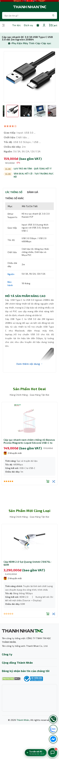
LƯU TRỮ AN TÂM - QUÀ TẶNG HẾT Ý (33, 168)
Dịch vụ (28, 25)
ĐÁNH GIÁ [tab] (32, 192)
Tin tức (16, 25)
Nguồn (11, 274)
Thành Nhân (23, 720)
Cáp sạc (46, 43)
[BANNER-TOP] (29, 1)
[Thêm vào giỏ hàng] (47, 481)
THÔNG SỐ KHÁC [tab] (14, 198)
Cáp (38, 43)
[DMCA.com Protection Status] (11, 678)
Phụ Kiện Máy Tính (23, 43)
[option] (29, 76)
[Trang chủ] (9, 43)
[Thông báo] (33, 678)
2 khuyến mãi (15, 453)
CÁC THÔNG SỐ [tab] (13, 192)
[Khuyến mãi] (37, 25)
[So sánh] (53, 481)
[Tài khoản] (44, 25)
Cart (54, 25)
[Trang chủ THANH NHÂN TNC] (29, 7)
